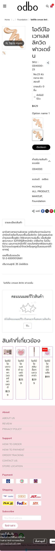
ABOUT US (8, 418)
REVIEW (7, 423)
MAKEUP (37, 196)
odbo (45, 179)
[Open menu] (5, 6)
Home (7, 19)
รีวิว (27, 325)
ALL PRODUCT (40, 191)
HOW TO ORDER (12, 444)
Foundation (22, 19)
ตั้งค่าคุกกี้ (40, 541)
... (13, 19)
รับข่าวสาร (10, 525)
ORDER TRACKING (13, 455)
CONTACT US (9, 460)
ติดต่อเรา (41, 147)
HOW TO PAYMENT (13, 449)
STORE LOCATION (12, 466)
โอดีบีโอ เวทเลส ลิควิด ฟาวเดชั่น (18, 283)
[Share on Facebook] (43, 211)
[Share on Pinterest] (51, 211)
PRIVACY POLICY (12, 429)
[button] (47, 6)
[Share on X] (47, 211)
